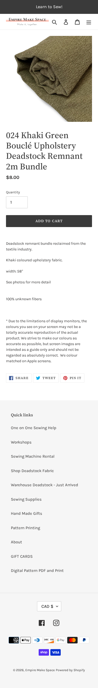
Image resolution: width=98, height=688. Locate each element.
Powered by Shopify (70, 670)
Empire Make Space (40, 670)
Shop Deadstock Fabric (32, 470)
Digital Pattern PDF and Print (37, 570)
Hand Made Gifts (26, 513)
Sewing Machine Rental (32, 456)
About (16, 542)
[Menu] (88, 22)
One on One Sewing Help (33, 427)
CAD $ (47, 606)
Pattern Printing (25, 527)
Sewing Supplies (26, 499)
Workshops (21, 442)
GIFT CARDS (22, 556)
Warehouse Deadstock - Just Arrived (44, 484)
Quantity (13, 192)
